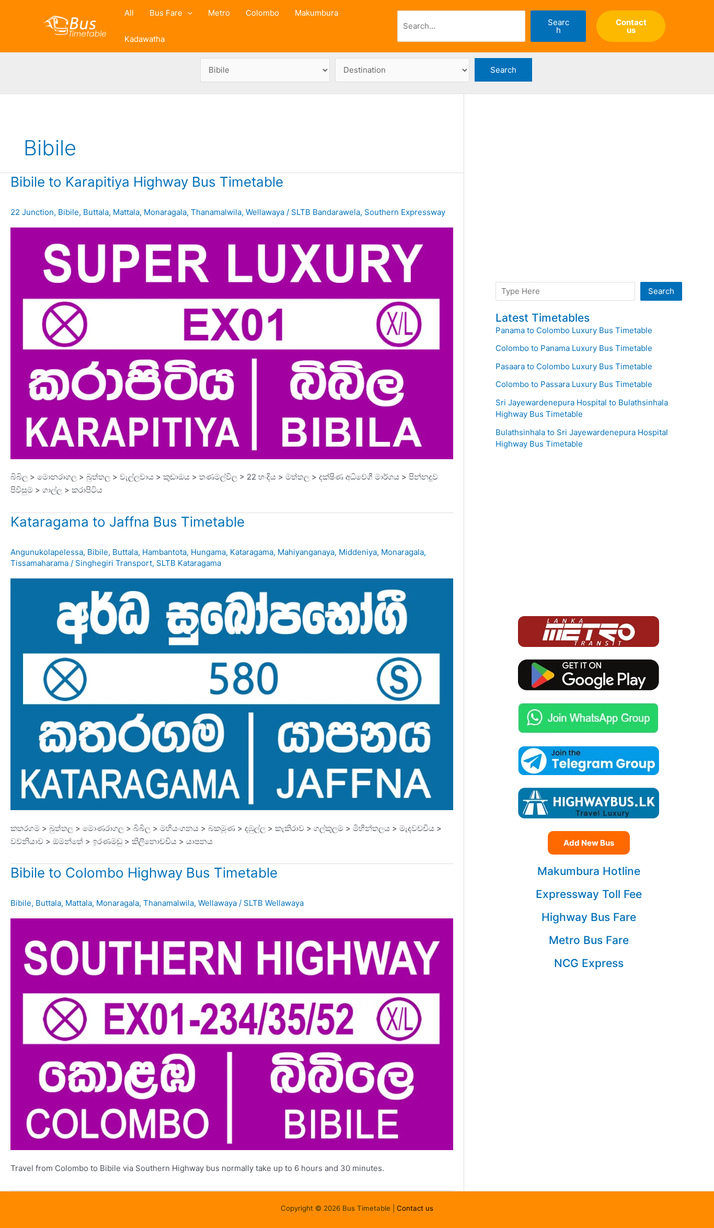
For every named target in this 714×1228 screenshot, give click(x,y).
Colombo (262, 13)
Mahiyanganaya (306, 552)
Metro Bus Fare (589, 940)
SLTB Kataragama (188, 563)
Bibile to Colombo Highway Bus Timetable (144, 873)
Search (558, 26)
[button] (187, 13)
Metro (219, 13)
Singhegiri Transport (113, 563)
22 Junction (32, 212)
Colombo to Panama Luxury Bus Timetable (574, 348)
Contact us (415, 1208)
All (129, 13)
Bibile (68, 212)
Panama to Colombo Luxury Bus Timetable (574, 330)
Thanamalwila (216, 212)
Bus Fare (165, 13)
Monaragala (165, 212)
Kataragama (251, 552)
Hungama (208, 552)
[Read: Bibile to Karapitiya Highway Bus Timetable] (231, 342)
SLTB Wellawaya (274, 903)
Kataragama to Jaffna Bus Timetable (127, 522)
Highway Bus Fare (589, 917)
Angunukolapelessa (46, 552)
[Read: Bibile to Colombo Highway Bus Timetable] (231, 1034)
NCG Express (589, 963)
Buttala (96, 212)
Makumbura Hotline (588, 871)
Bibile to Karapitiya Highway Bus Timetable (146, 182)
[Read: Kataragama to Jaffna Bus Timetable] (231, 694)
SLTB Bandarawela (325, 212)
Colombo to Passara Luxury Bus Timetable (574, 384)
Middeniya (358, 552)
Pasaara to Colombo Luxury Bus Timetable (574, 366)
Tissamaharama (39, 563)
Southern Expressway (404, 212)
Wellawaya (265, 212)
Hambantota (164, 552)
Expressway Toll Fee (589, 894)
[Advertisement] (589, 199)
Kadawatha (144, 39)
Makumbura (316, 13)
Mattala (126, 212)
